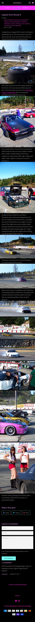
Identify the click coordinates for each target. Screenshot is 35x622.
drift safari (24, 22)
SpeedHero (17, 3)
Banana (18, 20)
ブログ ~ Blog (16, 8)
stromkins (27, 23)
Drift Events (16, 22)
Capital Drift (24, 20)
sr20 (22, 23)
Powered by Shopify (24, 606)
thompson (7, 25)
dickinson (7, 22)
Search (17, 595)
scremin (13, 23)
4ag (5, 20)
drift (11, 22)
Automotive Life (11, 20)
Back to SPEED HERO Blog (18, 584)
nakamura (7, 23)
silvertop (18, 23)
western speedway (16, 25)
